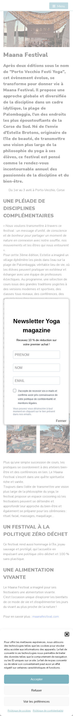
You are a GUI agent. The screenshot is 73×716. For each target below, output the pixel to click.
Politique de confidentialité (48, 710)
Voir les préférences (36, 701)
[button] (67, 634)
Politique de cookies (19, 710)
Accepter (37, 679)
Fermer (61, 421)
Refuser (36, 690)
